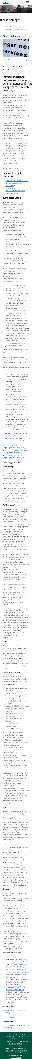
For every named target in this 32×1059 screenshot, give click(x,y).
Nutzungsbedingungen (16, 1055)
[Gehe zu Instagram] (23, 1041)
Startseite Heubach (9, 27)
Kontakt (19, 1043)
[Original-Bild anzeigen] (16, 48)
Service (20, 27)
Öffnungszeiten (11, 1048)
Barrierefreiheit (16, 1057)
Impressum (22, 1048)
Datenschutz (9, 1050)
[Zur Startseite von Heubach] (8, 3)
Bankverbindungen (16, 1046)
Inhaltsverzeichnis (21, 1050)
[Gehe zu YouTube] (27, 1041)
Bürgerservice (9, 29)
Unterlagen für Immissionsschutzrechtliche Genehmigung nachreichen (15, 190)
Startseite (12, 1043)
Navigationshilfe (16, 1053)
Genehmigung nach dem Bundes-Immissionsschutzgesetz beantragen (17, 183)
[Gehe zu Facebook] (21, 1041)
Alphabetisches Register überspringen (16, 60)
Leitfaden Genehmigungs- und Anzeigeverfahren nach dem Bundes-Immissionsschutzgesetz (17, 969)
